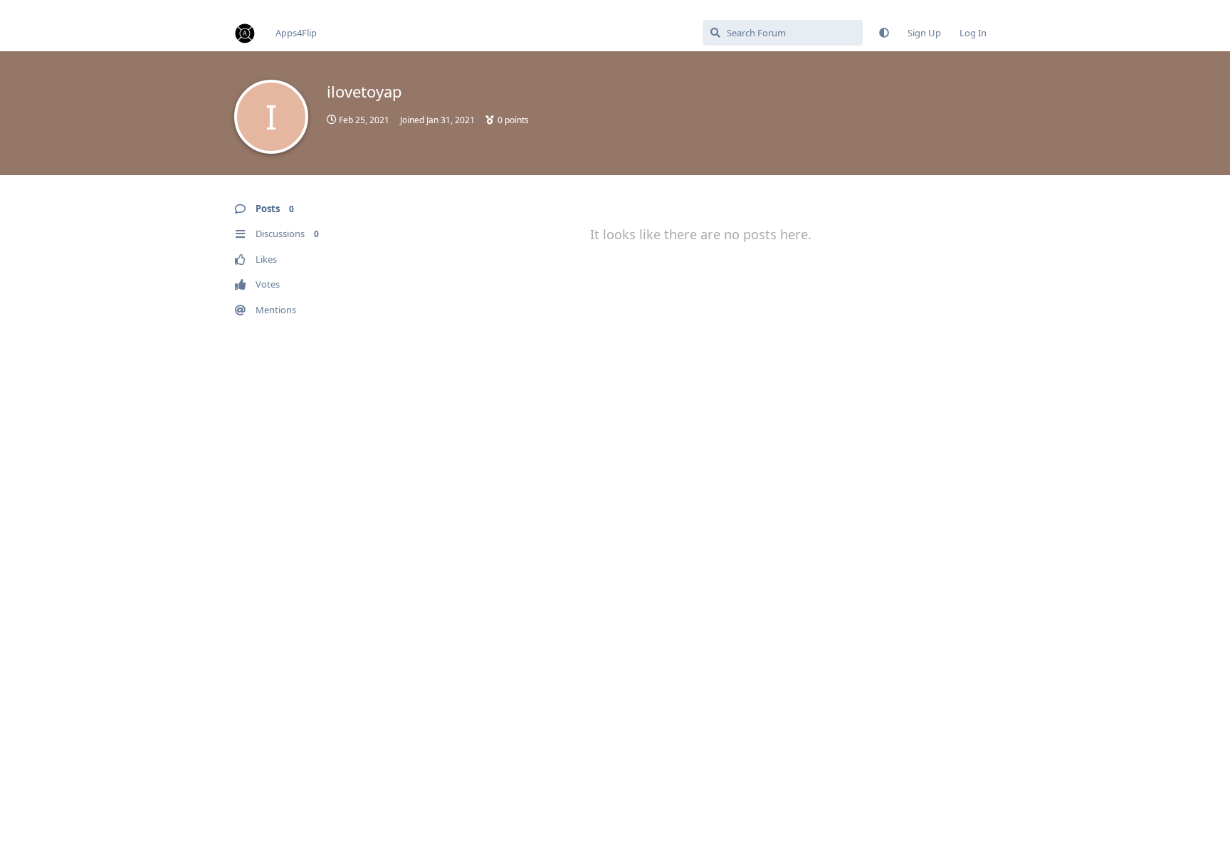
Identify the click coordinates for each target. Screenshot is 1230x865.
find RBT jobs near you (47, 6)
